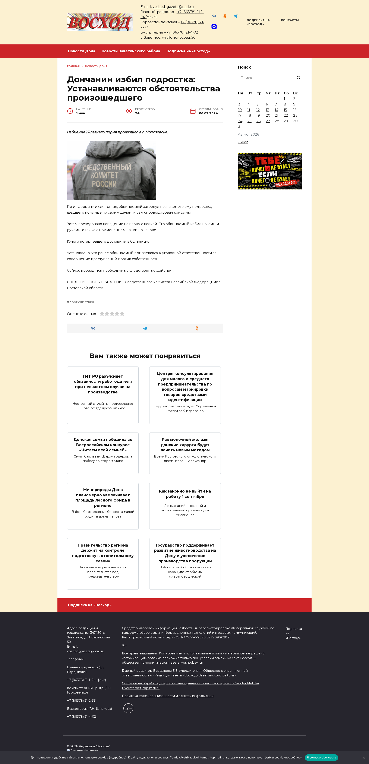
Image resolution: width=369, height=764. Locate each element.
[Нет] (364, 757)
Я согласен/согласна (321, 757)
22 (286, 115)
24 (240, 121)
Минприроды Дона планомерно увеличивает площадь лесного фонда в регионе (102, 497)
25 (249, 121)
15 (285, 110)
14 (276, 110)
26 (258, 121)
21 (276, 115)
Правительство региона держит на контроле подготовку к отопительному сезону (103, 553)
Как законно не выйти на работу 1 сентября (185, 494)
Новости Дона (81, 51)
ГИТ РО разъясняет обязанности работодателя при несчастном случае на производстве (103, 384)
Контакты (290, 20)
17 (240, 115)
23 (295, 115)
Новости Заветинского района (131, 51)
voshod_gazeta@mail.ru (173, 7)
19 (258, 115)
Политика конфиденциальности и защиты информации (168, 696)
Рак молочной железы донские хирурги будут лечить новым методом (185, 444)
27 (268, 121)
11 (248, 110)
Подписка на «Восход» (188, 51)
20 (268, 115)
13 (267, 110)
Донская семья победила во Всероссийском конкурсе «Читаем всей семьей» (102, 444)
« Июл (243, 142)
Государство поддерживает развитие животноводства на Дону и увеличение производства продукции (185, 553)
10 (240, 110)
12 (258, 110)
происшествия (81, 302)
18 (249, 115)
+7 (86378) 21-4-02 (182, 32)
